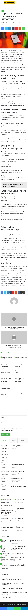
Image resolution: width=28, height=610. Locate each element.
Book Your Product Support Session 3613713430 (20, 380)
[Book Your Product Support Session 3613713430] (21, 373)
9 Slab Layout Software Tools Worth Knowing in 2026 (7, 527)
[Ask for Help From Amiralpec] (21, 360)
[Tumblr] (10, 292)
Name (3, 411)
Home (3, 8)
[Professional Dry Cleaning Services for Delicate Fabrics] (5, 566)
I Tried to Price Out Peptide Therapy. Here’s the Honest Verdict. (17, 464)
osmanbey (5, 22)
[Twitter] (5, 292)
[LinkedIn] (8, 292)
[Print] (24, 292)
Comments (22, 440)
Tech (7, 8)
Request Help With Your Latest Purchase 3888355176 (6, 380)
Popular (13, 440)
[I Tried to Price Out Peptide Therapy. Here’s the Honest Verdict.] (5, 466)
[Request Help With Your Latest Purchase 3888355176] (7, 373)
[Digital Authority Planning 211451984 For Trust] (5, 480)
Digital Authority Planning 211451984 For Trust (20, 527)
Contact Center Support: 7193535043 (13, 553)
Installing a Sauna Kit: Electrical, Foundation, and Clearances (17, 447)
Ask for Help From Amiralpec (19, 365)
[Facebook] (2, 292)
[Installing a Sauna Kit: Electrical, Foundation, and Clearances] (5, 453)
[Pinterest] (13, 292)
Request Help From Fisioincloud (6, 365)
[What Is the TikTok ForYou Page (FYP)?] (5, 542)
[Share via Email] (21, 292)
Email (2, 417)
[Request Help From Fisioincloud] (7, 360)
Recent (4, 440)
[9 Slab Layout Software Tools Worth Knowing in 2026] (5, 474)
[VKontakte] (19, 292)
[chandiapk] (9, 2)
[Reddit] (16, 292)
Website (3, 422)
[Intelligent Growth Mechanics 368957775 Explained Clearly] (5, 487)
